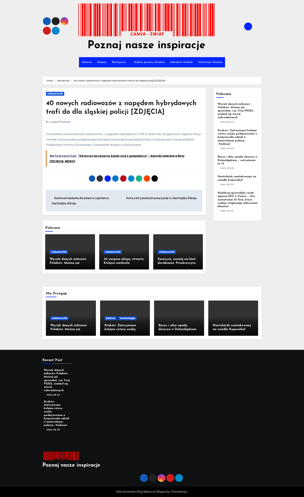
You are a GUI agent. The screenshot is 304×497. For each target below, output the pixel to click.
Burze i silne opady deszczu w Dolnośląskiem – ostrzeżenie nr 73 (237, 160)
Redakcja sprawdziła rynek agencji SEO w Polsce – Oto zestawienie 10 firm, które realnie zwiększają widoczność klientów (238, 200)
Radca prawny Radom (149, 62)
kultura (110, 318)
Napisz (102, 62)
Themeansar (179, 491)
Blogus (161, 491)
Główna (87, 62)
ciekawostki (55, 93)
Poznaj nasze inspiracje (146, 45)
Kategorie (119, 62)
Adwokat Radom (181, 62)
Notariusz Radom (210, 62)
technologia (127, 318)
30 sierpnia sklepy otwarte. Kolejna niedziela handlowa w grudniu (124, 263)
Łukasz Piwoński (60, 121)
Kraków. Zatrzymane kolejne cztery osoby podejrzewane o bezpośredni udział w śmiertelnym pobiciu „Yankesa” (237, 137)
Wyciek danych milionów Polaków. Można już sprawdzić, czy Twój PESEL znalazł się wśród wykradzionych (236, 111)
